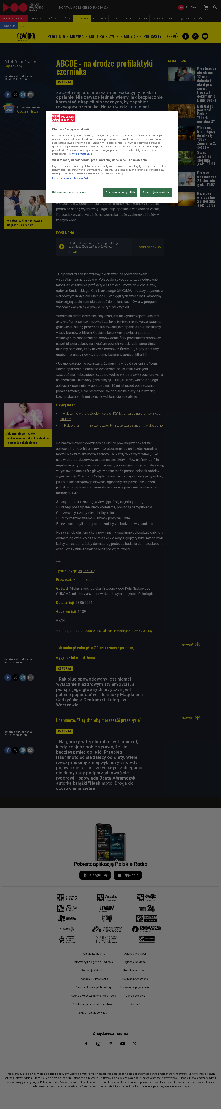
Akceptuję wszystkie (156, 192)
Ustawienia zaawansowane (69, 192)
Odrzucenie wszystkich (120, 192)
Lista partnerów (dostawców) (70, 178)
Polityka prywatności (80, 154)
